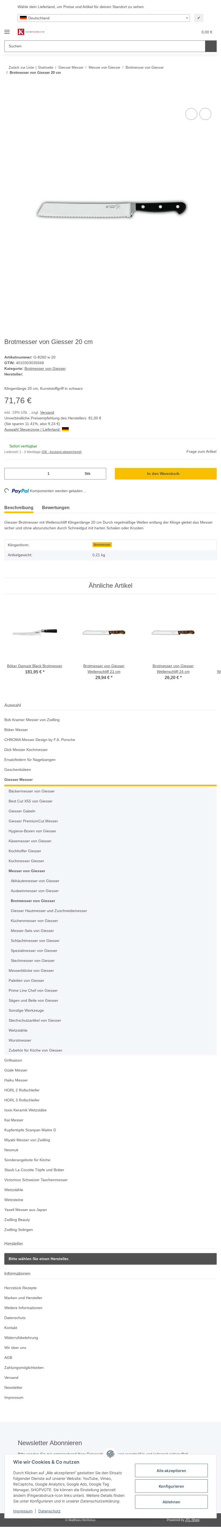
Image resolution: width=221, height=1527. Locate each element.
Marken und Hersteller (23, 1298)
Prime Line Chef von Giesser (33, 990)
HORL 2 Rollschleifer (22, 1090)
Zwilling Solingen (18, 1229)
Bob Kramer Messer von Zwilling (32, 720)
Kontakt (10, 1328)
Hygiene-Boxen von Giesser (32, 831)
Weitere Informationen (23, 1308)
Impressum (23, 1511)
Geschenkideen (17, 769)
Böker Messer (16, 730)
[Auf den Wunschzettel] (205, 114)
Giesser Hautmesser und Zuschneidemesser (49, 911)
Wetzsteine (13, 1200)
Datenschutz (49, 1511)
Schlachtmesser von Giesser (35, 940)
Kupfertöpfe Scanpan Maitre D (30, 1130)
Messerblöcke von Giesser (31, 970)
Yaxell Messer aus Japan (25, 1210)
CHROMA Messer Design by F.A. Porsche (39, 740)
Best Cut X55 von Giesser (31, 801)
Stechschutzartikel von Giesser (35, 1020)
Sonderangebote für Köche (27, 1160)
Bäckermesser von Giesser (32, 791)
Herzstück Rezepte (20, 1288)
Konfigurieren (171, 1486)
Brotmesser (102, 544)
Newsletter (13, 1387)
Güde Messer (15, 1070)
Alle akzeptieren (171, 1470)
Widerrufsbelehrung (21, 1337)
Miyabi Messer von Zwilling (27, 1140)
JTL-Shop (192, 1520)
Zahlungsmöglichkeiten (24, 1367)
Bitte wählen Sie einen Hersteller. (39, 1259)
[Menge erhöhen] (100, 473)
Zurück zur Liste (21, 67)
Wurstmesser (20, 1040)
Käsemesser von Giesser (30, 841)
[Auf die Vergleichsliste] (191, 114)
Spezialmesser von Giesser (34, 950)
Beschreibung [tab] (18, 507)
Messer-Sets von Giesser (32, 930)
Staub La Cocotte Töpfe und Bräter (34, 1170)
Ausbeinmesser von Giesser (35, 891)
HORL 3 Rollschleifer (22, 1100)
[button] (173, 32)
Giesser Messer (18, 779)
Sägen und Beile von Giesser (33, 1000)
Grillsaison (13, 1060)
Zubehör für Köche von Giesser (35, 1050)
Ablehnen (171, 1502)
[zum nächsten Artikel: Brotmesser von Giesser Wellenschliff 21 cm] (211, 83)
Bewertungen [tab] (56, 507)
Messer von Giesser (27, 871)
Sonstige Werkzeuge (26, 1010)
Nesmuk (11, 1150)
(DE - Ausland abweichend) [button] (62, 452)
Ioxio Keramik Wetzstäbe (25, 1110)
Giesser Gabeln (22, 811)
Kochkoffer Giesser (25, 851)
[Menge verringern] (10, 473)
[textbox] (104, 18)
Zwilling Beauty (17, 1220)
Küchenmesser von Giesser (34, 921)
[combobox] (104, 18)
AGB (8, 1357)
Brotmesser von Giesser (45, 368)
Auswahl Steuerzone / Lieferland (32, 429)
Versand (47, 412)
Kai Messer (13, 1120)
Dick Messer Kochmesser (26, 749)
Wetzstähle (18, 1030)
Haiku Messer (16, 1080)
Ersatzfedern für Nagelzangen (30, 759)
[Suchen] (211, 46)
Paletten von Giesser (26, 980)
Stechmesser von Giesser (33, 960)
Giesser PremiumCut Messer (33, 821)
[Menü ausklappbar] (7, 29)
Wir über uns (15, 1347)
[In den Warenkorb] (8, 101)
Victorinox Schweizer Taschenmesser (36, 1180)
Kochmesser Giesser (26, 861)
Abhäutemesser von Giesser (35, 881)
